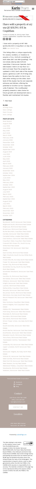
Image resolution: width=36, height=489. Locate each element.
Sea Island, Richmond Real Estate (15, 318)
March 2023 (7, 194)
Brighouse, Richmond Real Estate (14, 227)
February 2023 (8, 196)
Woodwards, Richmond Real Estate (15, 368)
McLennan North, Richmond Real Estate (17, 293)
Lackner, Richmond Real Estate (14, 286)
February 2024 (8, 182)
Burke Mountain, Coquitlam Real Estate (17, 231)
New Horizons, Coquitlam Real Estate (16, 302)
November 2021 (8, 213)
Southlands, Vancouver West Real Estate (17, 333)
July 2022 (6, 203)
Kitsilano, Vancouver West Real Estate (16, 281)
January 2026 (8, 140)
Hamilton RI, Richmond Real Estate (15, 276)
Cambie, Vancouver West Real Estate (16, 234)
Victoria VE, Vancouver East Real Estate (16, 356)
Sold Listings (7, 114)
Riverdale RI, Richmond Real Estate (15, 314)
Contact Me (18, 407)
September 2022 (9, 199)
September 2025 (9, 149)
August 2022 (7, 201)
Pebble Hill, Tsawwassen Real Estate (16, 309)
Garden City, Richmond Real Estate (15, 264)
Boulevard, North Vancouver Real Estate (17, 222)
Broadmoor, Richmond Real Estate (15, 229)
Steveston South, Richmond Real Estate (17, 335)
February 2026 (8, 138)
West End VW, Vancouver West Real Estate (17, 361)
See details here (13, 48)
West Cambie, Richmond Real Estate (16, 359)
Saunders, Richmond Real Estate (14, 316)
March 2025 (7, 163)
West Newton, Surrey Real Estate (14, 363)
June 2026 (6, 128)
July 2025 (6, 154)
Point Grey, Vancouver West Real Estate (16, 312)
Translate (18, 4)
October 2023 (7, 185)
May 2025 (6, 159)
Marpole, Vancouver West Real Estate (16, 290)
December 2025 (8, 142)
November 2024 (8, 171)
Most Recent (7, 121)
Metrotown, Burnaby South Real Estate (16, 295)
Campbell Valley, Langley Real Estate (16, 236)
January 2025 (8, 168)
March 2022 (7, 206)
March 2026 (7, 135)
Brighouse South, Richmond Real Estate (17, 224)
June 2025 (6, 156)
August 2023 (7, 189)
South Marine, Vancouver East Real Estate (17, 330)
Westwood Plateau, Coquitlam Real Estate (18, 366)
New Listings (7, 110)
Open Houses (7, 112)
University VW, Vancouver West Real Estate (18, 344)
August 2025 (7, 152)
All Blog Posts (7, 107)
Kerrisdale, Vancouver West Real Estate (16, 278)
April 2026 (6, 133)
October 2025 (7, 147)
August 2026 (7, 123)
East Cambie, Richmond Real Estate (15, 253)
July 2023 (6, 192)
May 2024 (6, 180)
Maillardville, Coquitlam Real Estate (19, 36)
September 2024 (9, 175)
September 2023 (9, 187)
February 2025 (8, 166)
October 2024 (7, 173)
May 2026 (6, 130)
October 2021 (7, 215)
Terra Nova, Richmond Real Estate (15, 337)
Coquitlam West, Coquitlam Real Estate (17, 241)
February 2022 (8, 208)
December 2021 (8, 211)
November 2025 (8, 145)
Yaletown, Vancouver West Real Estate (16, 370)
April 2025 (6, 161)
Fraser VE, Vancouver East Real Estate (16, 262)
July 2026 (6, 126)
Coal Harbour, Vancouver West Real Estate (18, 238)
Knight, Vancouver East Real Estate (15, 283)
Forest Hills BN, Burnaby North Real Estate (18, 260)
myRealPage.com (21, 434)
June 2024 (6, 178)
